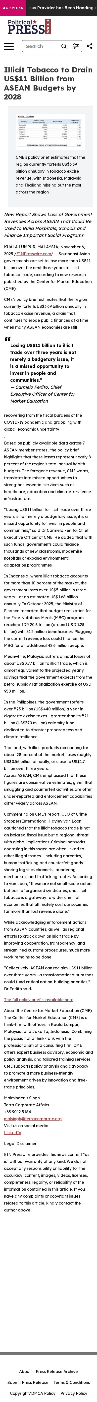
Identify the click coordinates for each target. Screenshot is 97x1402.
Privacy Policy (73, 1393)
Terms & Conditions (71, 1382)
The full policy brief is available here (38, 999)
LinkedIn (12, 1132)
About (25, 1371)
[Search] (64, 46)
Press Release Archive (57, 1371)
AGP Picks (13, 8)
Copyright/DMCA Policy (32, 1393)
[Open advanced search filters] (76, 46)
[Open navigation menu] (9, 46)
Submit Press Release (27, 1382)
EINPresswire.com (33, 253)
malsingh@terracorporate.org (33, 1118)
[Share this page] (89, 46)
